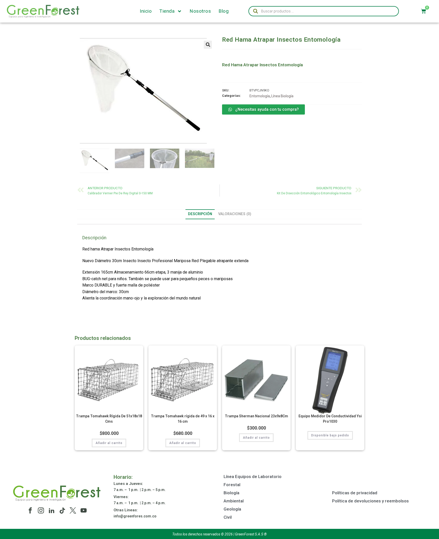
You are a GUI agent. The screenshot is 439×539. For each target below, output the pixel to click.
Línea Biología (282, 96)
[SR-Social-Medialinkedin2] (52, 511)
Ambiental (234, 500)
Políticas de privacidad (354, 492)
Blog (223, 11)
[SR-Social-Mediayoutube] (84, 511)
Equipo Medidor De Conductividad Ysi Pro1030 (330, 418)
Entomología (259, 96)
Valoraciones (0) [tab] (234, 214)
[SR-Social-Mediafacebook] (30, 511)
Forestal (232, 484)
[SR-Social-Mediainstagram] (41, 511)
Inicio (146, 11)
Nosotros (200, 11)
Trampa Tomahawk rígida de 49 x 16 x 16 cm (182, 418)
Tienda (167, 11)
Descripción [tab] (200, 214)
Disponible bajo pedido (330, 435)
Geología (232, 509)
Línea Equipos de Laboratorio (252, 476)
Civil (228, 517)
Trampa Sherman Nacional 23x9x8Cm (256, 416)
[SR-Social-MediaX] (73, 511)
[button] (208, 45)
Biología (231, 492)
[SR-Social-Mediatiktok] (62, 511)
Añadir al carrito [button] (109, 443)
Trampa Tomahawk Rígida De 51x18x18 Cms (109, 418)
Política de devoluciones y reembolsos (370, 500)
